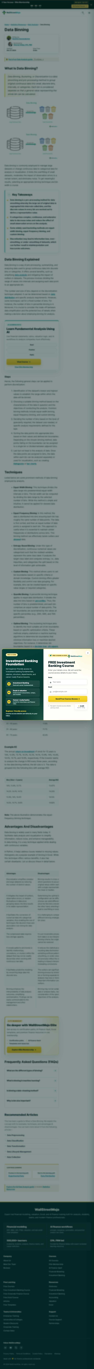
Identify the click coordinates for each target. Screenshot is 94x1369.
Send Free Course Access (68, 699)
